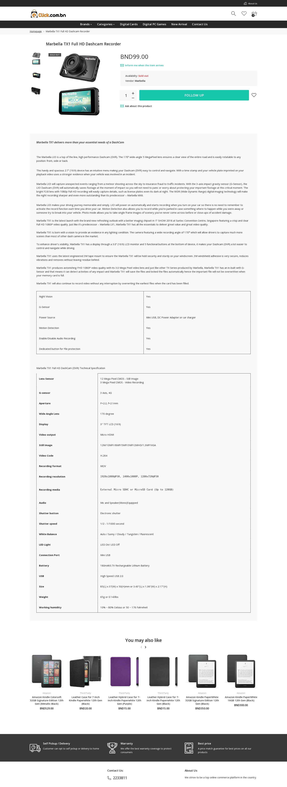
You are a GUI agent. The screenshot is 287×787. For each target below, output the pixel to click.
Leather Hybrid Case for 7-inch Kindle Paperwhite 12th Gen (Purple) (124, 700)
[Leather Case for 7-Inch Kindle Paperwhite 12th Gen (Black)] (85, 672)
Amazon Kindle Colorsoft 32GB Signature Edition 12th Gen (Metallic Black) (46, 700)
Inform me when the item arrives (144, 65)
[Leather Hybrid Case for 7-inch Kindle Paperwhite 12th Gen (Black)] (163, 672)
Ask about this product (138, 106)
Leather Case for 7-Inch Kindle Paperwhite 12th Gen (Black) (85, 700)
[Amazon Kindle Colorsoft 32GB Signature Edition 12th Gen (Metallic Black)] (47, 672)
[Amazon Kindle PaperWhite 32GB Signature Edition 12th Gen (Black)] (202, 672)
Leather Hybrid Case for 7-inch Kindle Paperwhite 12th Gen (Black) (163, 700)
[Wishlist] (244, 13)
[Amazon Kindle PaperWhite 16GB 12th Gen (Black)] (241, 672)
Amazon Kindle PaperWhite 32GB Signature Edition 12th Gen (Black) (202, 700)
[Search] (234, 13)
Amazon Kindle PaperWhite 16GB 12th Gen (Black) (241, 698)
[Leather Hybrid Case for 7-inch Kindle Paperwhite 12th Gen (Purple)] (124, 672)
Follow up (194, 95)
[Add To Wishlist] (254, 95)
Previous (52, 85)
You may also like (143, 640)
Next (109, 85)
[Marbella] (37, 59)
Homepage (36, 31)
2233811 (120, 778)
